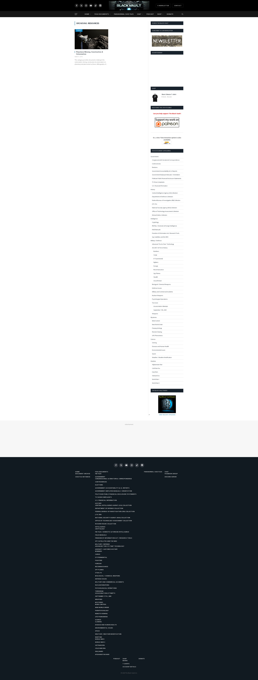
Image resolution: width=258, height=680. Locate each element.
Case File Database (82, 477)
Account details (129, 667)
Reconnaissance (158, 270)
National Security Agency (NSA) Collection (164, 208)
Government (154, 156)
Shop (159, 14)
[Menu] (76, 14)
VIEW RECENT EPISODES (167, 415)
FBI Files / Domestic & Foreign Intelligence (164, 226)
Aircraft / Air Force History (159, 248)
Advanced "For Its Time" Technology (163, 244)
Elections (155, 167)
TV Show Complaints (158, 182)
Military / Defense (156, 240)
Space (154, 354)
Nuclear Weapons (157, 295)
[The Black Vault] (129, 5)
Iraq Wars (155, 372)
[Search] (182, 14)
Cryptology (155, 222)
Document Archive (82, 474)
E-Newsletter (163, 5)
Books (125, 660)
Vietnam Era (155, 376)
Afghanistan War (157, 364)
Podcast (150, 14)
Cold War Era (156, 368)
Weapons (155, 314)
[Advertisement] (167, 70)
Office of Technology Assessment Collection (165, 211)
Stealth (155, 277)
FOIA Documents (102, 14)
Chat (139, 14)
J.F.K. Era (154, 204)
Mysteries (154, 317)
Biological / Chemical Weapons (161, 284)
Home (87, 14)
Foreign (155, 266)
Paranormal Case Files (124, 14)
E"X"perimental (158, 259)
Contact (178, 5)
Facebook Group (171, 474)
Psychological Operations (160, 299)
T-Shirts (126, 664)
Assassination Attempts (160, 306)
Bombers (156, 251)
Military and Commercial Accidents (162, 292)
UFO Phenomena (157, 335)
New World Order (157, 324)
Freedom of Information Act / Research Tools (165, 233)
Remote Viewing (157, 332)
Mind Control (156, 321)
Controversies (156, 164)
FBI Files (98, 474)
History (153, 189)
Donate (170, 14)
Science (79, 30)
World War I (155, 379)
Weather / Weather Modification (162, 357)
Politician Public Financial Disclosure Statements (166, 178)
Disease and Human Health (160, 346)
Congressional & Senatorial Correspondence (165, 160)
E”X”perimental (101, 557)
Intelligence (154, 219)
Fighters (155, 262)
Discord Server (171, 477)
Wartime (153, 361)
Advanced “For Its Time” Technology (109, 546)
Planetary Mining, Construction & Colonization (89, 53)
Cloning (154, 343)
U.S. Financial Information (159, 186)
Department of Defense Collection (162, 197)
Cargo (155, 255)
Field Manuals (156, 229)
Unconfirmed (157, 281)
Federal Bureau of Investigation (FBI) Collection (166, 200)
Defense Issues (157, 288)
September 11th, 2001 (160, 310)
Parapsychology (157, 328)
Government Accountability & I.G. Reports (164, 171)
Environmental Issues (158, 350)
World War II (155, 383)
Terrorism (155, 303)
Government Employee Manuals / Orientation (166, 175)
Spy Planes (156, 273)
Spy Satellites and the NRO (160, 237)
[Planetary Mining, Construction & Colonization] (91, 39)
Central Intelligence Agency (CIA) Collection (165, 193)
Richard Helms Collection (159, 215)
